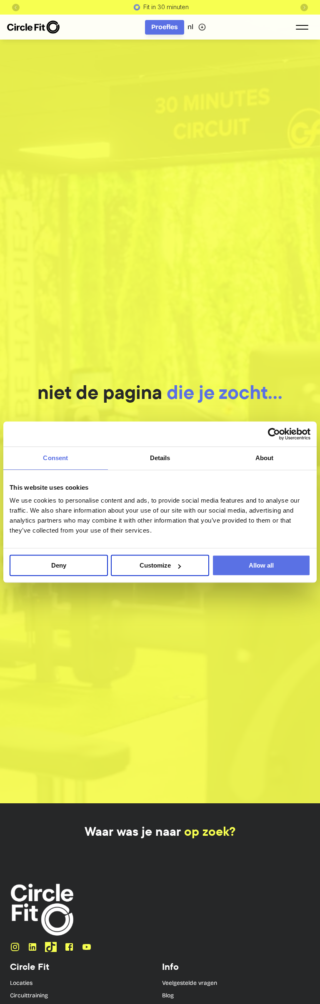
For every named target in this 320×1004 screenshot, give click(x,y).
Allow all (261, 565)
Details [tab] (160, 457)
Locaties (21, 983)
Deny (58, 565)
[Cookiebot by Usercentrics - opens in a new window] (274, 434)
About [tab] (264, 457)
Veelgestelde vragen (189, 983)
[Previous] (16, 7)
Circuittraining (29, 995)
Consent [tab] (55, 457)
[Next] (304, 7)
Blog (168, 995)
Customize (155, 565)
